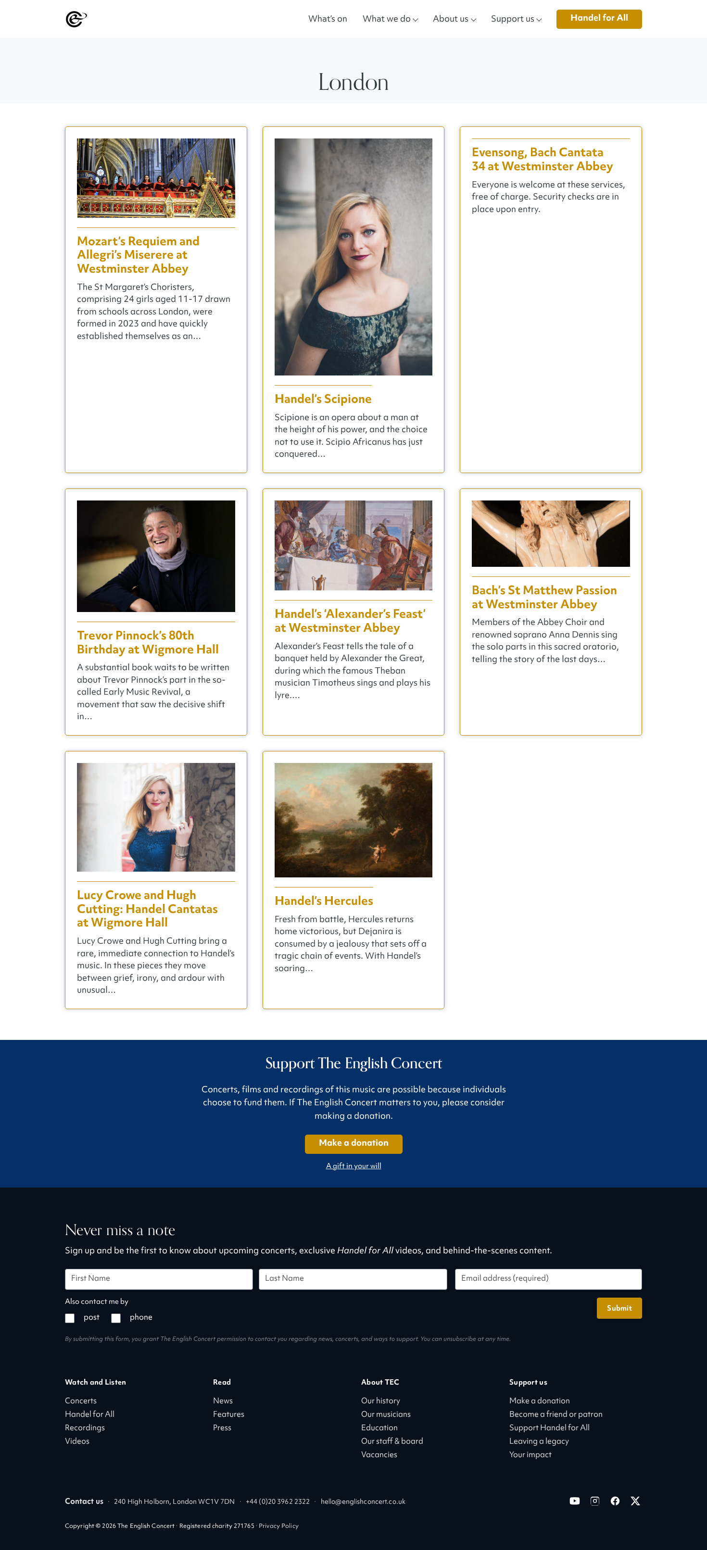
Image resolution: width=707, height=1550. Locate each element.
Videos (77, 1442)
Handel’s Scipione (323, 399)
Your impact (530, 1455)
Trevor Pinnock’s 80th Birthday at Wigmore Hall (148, 643)
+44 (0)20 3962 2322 (278, 1502)
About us (450, 18)
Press (222, 1428)
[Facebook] (615, 1501)
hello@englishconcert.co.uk (363, 1502)
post (92, 1318)
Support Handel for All (549, 1428)
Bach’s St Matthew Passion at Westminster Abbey (544, 598)
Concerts (81, 1401)
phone (141, 1318)
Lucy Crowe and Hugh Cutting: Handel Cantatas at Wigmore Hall (147, 909)
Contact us (84, 1502)
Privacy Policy (279, 1526)
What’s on (327, 18)
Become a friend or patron (556, 1415)
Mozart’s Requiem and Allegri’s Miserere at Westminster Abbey (138, 255)
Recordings (85, 1428)
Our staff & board (392, 1442)
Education (379, 1428)
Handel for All (599, 18)
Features (228, 1415)
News (223, 1401)
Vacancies (379, 1455)
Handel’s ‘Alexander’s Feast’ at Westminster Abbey (350, 621)
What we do (387, 18)
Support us (512, 18)
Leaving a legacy (539, 1442)
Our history (380, 1401)
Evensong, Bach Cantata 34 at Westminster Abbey (542, 160)
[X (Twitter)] (635, 1501)
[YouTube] (574, 1501)
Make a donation (354, 1143)
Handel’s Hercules (324, 901)
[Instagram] (595, 1501)
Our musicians (386, 1415)
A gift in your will (353, 1166)
